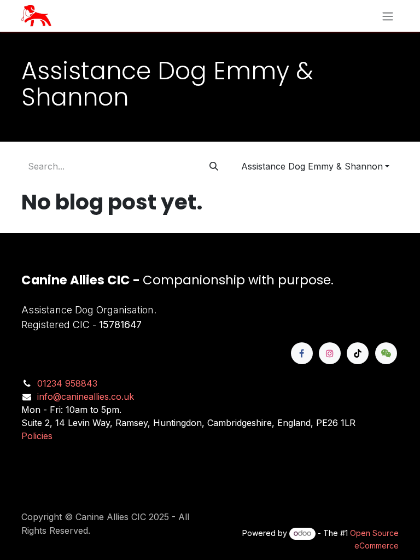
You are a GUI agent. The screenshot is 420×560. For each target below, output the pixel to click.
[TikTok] (358, 353)
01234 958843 (67, 383)
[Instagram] (330, 353)
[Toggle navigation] (388, 15)
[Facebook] (302, 353)
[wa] (386, 353)
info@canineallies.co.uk (85, 396)
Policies (36, 435)
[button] (315, 166)
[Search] (214, 166)
